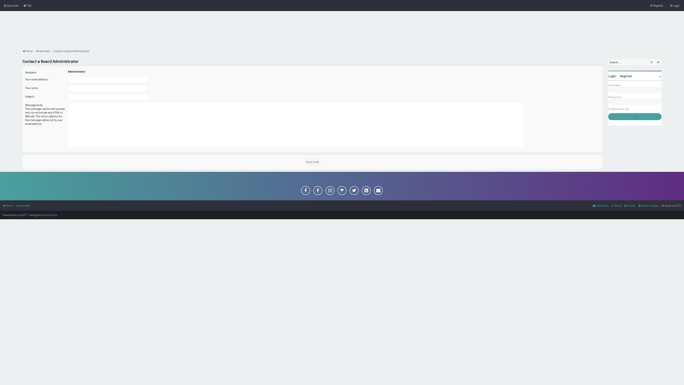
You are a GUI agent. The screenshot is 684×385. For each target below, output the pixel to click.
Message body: (34, 105)
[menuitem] (27, 5)
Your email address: (36, 79)
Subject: (29, 96)
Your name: (31, 87)
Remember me (620, 109)
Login (612, 76)
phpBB (21, 215)
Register (626, 76)
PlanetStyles (49, 215)
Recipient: (31, 72)
